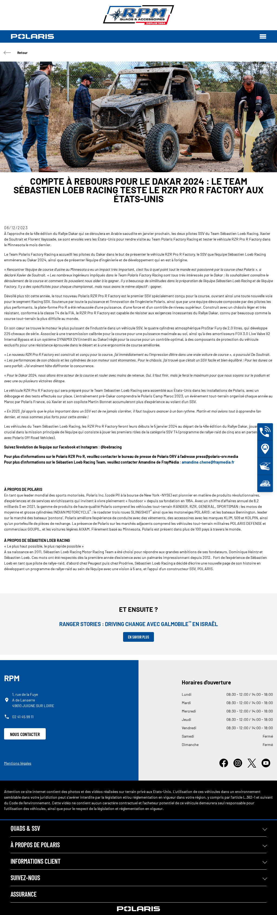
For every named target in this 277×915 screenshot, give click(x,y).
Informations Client (36, 861)
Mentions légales (17, 763)
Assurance (24, 894)
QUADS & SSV (25, 828)
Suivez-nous (25, 878)
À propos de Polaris (35, 845)
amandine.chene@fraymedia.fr (208, 462)
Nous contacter (25, 734)
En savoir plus (138, 637)
